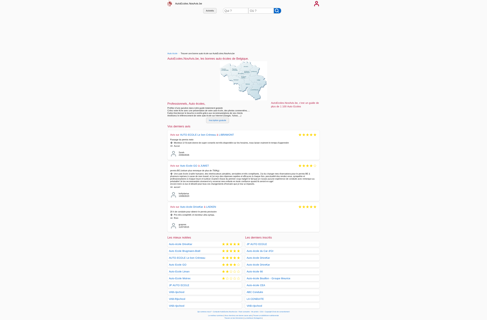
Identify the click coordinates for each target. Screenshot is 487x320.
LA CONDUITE (255, 299)
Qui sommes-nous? (204, 312)
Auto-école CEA (256, 285)
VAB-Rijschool (177, 299)
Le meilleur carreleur (216, 315)
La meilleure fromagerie (253, 318)
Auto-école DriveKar (191, 206)
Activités (210, 11)
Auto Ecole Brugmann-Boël (184, 251)
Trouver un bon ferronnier (234, 318)
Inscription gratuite (217, 120)
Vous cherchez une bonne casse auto (238, 315)
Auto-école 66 (255, 271)
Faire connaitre (244, 312)
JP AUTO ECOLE (179, 285)
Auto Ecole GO (188, 165)
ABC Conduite (255, 292)
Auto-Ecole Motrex (179, 278)
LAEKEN (211, 206)
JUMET (204, 165)
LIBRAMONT (226, 134)
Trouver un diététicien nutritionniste (266, 315)
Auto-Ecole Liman (179, 271)
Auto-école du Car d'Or (260, 251)
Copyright (268, 312)
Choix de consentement (281, 312)
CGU (261, 312)
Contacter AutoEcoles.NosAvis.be (225, 312)
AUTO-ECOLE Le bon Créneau (198, 134)
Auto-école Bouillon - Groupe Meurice (268, 278)
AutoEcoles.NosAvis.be (188, 3)
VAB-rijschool (176, 292)
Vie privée (254, 312)
